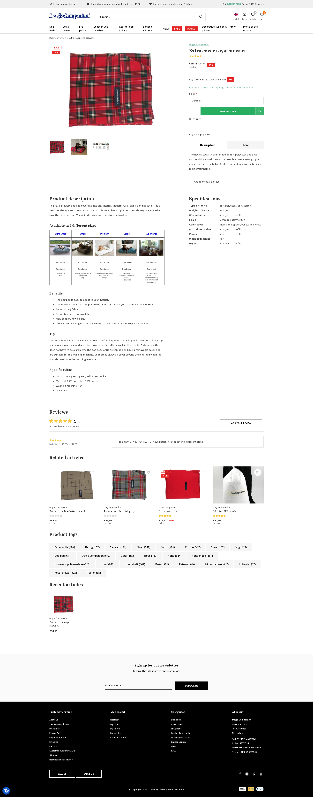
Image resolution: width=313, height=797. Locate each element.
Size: (193, 93)
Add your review (241, 423)
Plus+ (170, 789)
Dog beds (52, 28)
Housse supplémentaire (72, 564)
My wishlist (115, 733)
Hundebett (135, 564)
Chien (143, 547)
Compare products (119, 737)
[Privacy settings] (6, 791)
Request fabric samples (61, 759)
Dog (241, 547)
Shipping (53, 741)
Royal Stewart (65, 572)
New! (166, 28)
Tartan (94, 572)
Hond (174, 555)
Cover (217, 547)
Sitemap (53, 755)
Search (201, 17)
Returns (53, 746)
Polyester (247, 564)
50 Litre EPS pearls (224, 511)
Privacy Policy (56, 733)
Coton (167, 547)
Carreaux (118, 547)
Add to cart (227, 111)
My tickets (115, 728)
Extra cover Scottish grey (119, 511)
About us (53, 719)
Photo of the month (250, 28)
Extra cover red (168, 511)
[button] (57, 147)
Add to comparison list (206, 181)
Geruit (127, 555)
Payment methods (58, 737)
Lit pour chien (217, 564)
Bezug (92, 547)
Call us (62, 773)
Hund (107, 564)
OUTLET (192, 28)
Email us (89, 773)
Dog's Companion (199, 44)
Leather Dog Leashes (101, 28)
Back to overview (57, 37)
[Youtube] (261, 774)
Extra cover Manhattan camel (67, 511)
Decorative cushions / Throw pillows (219, 28)
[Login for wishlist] (259, 111)
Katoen (187, 564)
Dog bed (62, 555)
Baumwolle (64, 547)
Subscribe (191, 685)
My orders (115, 724)
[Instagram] (247, 774)
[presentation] (171, 88)
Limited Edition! (147, 28)
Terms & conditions (59, 724)
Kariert (162, 564)
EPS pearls (83, 28)
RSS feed (179, 789)
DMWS (162, 789)
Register (114, 719)
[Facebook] (240, 774)
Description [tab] (207, 145)
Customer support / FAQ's (62, 750)
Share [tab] (245, 145)
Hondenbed (202, 555)
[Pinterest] (254, 774)
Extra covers (67, 28)
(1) (204, 56)
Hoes (150, 555)
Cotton (193, 547)
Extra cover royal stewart (59, 624)
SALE (177, 28)
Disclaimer (54, 728)
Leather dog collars (126, 28)
